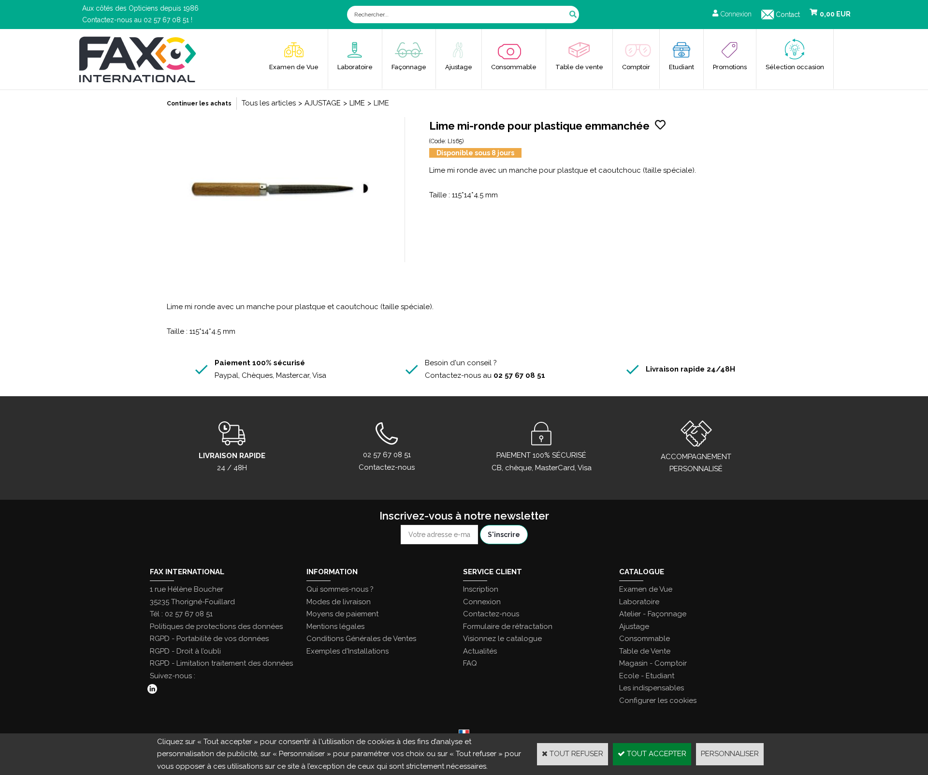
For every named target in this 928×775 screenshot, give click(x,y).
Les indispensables (651, 688)
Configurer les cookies (657, 700)
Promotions (730, 67)
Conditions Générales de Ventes (361, 638)
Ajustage (458, 67)
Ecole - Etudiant (646, 675)
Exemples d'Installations (347, 651)
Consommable (513, 67)
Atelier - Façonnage (652, 614)
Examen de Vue (294, 67)
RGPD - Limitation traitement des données (221, 663)
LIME (357, 103)
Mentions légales (335, 626)
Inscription (480, 589)
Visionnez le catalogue (502, 638)
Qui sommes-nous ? (340, 589)
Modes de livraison (338, 601)
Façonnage (409, 67)
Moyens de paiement (342, 614)
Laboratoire (355, 67)
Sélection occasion (795, 67)
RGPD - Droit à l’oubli (185, 651)
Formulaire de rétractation (507, 626)
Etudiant (681, 67)
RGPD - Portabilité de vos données (209, 638)
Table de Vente (644, 651)
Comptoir (636, 67)
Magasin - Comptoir (653, 663)
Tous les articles (269, 103)
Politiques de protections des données (216, 626)
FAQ (470, 663)
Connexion (482, 601)
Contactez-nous (491, 614)
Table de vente (579, 67)
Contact (788, 14)
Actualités (480, 651)
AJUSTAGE (322, 103)
